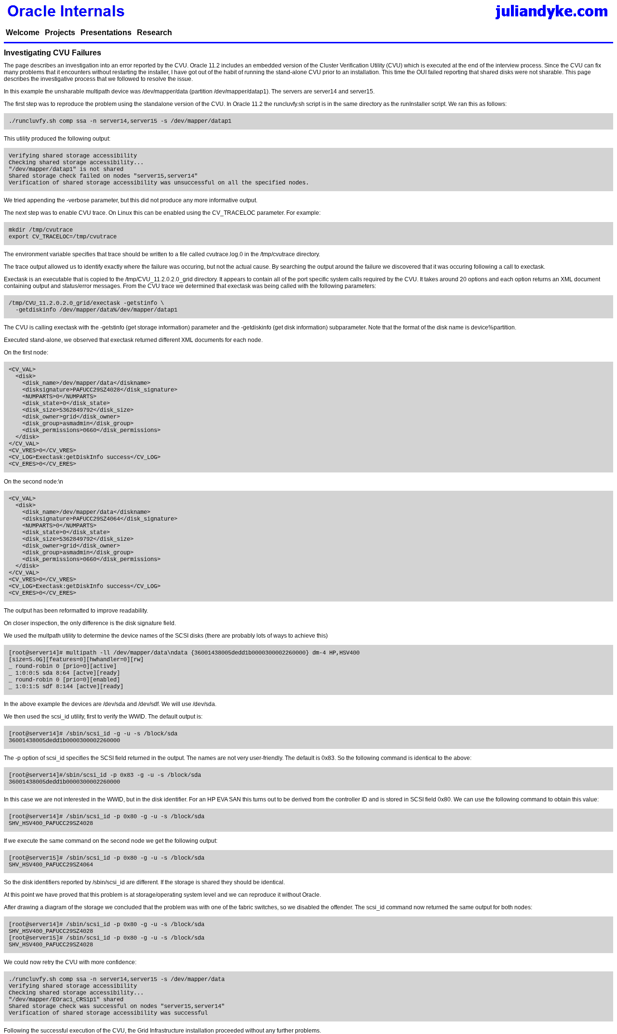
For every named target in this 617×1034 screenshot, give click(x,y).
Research (154, 32)
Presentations (106, 32)
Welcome (23, 32)
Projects (60, 32)
